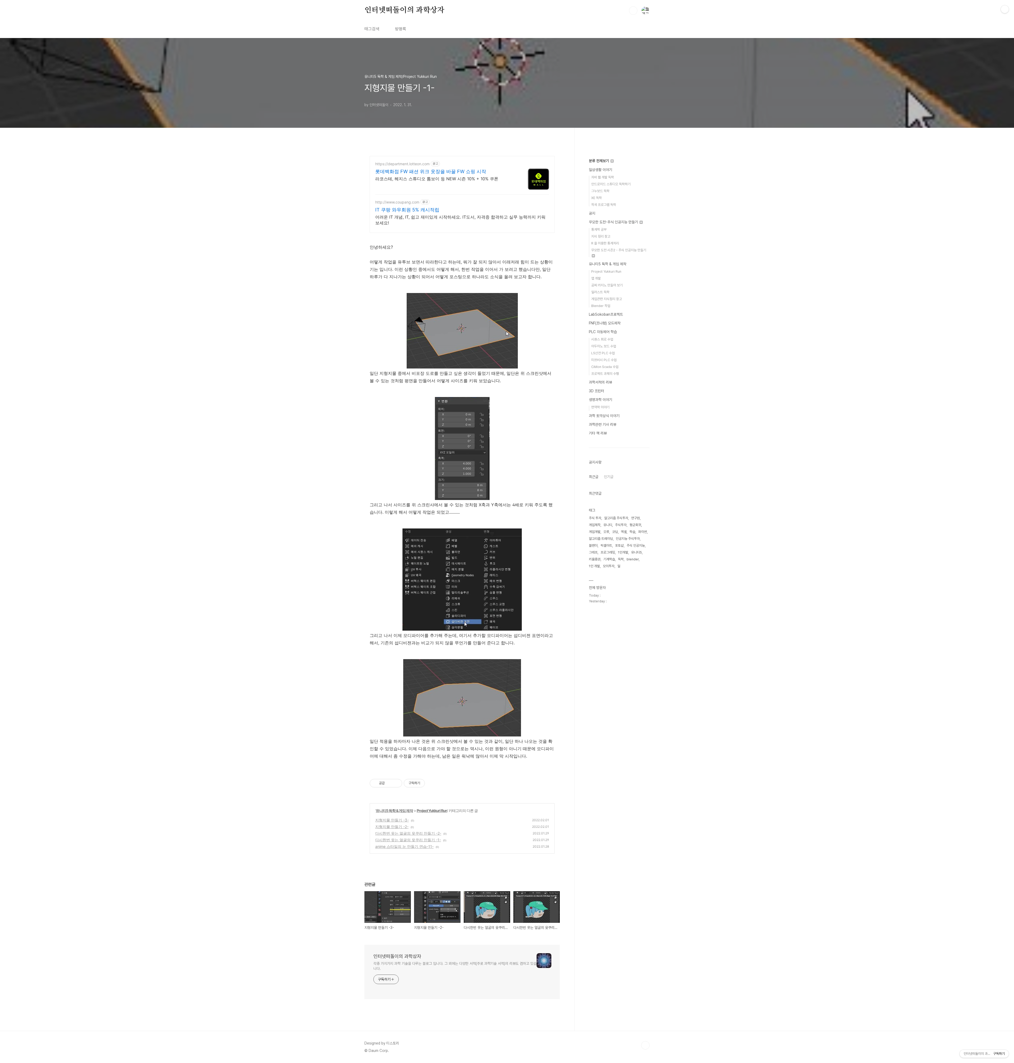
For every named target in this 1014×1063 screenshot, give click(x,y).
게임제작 (594, 525)
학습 (632, 532)
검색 (633, 11)
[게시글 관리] (396, 783)
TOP (645, 1045)
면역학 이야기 (600, 407)
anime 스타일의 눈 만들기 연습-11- (404, 846)
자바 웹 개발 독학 (602, 177)
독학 (621, 559)
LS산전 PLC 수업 (603, 353)
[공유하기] (389, 783)
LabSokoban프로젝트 (606, 314)
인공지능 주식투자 (628, 539)
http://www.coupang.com (397, 202)
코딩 (615, 532)
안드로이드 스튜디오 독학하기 (611, 184)
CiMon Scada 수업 (604, 367)
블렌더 (593, 545)
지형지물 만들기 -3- (392, 820)
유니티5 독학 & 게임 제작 (394, 810)
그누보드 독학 (600, 191)
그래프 (593, 552)
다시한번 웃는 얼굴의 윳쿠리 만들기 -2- (408, 833)
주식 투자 (595, 518)
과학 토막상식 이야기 (604, 416)
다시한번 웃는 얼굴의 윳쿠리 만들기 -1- (408, 840)
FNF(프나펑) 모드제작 (605, 323)
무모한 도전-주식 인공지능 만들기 (614, 222)
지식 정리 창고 (600, 236)
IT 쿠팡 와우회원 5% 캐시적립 (407, 209)
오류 (606, 532)
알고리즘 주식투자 (616, 518)
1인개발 (623, 552)
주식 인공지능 (636, 545)
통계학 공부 (599, 230)
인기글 (608, 477)
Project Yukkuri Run (432, 810)
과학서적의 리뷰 (600, 382)
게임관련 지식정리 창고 (606, 299)
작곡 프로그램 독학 (603, 205)
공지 (592, 213)
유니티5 (636, 552)
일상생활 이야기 (600, 170)
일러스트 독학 (600, 292)
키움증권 (594, 559)
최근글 (593, 477)
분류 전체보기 (599, 161)
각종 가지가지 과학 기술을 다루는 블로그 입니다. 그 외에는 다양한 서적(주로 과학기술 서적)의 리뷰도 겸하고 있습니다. (455, 966)
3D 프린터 (596, 391)
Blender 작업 (600, 306)
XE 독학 (596, 198)
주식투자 (621, 525)
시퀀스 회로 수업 (602, 339)
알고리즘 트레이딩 (601, 539)
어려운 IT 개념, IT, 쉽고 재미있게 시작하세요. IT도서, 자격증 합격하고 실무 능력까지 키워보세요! (460, 219)
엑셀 (624, 532)
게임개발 (594, 532)
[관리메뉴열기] (1005, 9)
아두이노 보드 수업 (603, 346)
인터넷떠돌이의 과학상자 (404, 10)
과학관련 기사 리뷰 (602, 424)
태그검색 (371, 28)
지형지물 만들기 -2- (392, 826)
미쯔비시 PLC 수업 (604, 360)
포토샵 (619, 545)
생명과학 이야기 (600, 400)
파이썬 (642, 532)
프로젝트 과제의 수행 (605, 374)
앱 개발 (596, 278)
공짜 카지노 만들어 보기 (607, 285)
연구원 (635, 518)
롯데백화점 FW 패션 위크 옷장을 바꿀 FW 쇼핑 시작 (430, 171)
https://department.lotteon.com (402, 164)
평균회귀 (635, 525)
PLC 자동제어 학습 (603, 332)
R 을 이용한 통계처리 (605, 243)
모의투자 (608, 566)
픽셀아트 (606, 545)
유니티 (607, 525)
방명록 (400, 28)
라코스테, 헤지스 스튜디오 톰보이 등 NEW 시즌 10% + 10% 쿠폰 (436, 178)
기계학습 (609, 559)
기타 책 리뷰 (598, 433)
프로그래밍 (607, 552)
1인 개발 (594, 566)
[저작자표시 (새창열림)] (427, 783)
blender (633, 559)
